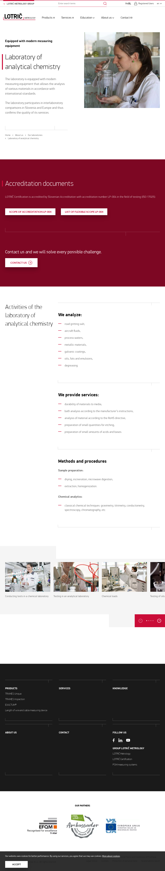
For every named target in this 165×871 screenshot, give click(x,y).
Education (86, 17)
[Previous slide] (140, 621)
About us (106, 17)
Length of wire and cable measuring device (26, 710)
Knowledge (120, 688)
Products (47, 17)
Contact (125, 17)
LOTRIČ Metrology (122, 753)
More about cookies (111, 856)
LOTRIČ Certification (122, 759)
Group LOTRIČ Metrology (128, 748)
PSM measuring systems (125, 764)
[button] (146, 620)
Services (66, 17)
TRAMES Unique (13, 693)
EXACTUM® (11, 704)
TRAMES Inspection (15, 699)
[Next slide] (159, 621)
